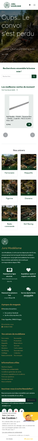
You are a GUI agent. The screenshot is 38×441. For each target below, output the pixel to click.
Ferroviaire (9, 173)
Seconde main (18, 350)
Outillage (4, 353)
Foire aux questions (8, 377)
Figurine (9, 198)
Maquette (28, 173)
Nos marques (18, 355)
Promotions (17, 341)
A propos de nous (7, 379)
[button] (29, 124)
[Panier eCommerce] (30, 5)
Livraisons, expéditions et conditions (13, 374)
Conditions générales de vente (11, 372)
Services (16, 346)
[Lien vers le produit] (9, 162)
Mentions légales (7, 367)
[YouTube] (15, 411)
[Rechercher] (34, 76)
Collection (17, 353)
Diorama (28, 198)
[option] (19, 112)
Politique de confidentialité (10, 369)
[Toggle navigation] (34, 5)
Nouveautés (17, 338)
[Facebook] (4, 411)
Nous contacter (6, 382)
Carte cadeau (18, 348)
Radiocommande (7, 355)
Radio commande (9, 225)
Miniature (4, 348)
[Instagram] (10, 411)
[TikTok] (21, 411)
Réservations (18, 343)
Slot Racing (28, 224)
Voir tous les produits (9, 90)
